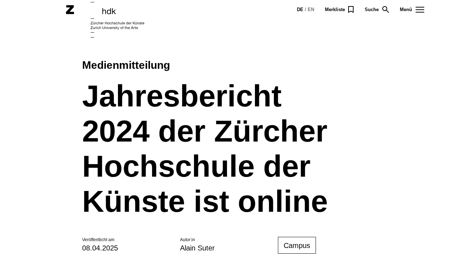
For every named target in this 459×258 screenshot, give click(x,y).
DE (300, 9)
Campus (297, 245)
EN (311, 9)
